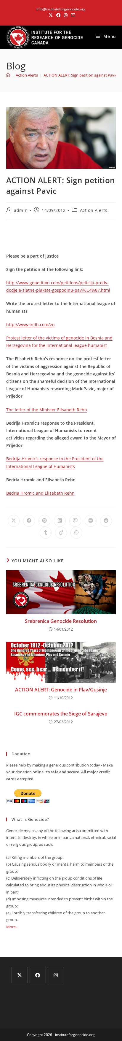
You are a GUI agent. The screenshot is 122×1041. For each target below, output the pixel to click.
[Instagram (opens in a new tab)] (65, 15)
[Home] (8, 75)
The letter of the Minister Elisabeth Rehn (46, 409)
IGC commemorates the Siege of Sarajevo (60, 713)
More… (12, 926)
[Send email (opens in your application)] (72, 15)
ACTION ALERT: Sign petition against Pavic (80, 75)
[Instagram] (56, 975)
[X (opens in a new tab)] (50, 15)
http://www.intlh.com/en (30, 324)
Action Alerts (93, 210)
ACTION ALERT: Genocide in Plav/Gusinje (61, 689)
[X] (20, 975)
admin (21, 210)
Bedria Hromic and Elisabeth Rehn (40, 493)
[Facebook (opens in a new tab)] (58, 15)
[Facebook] (38, 975)
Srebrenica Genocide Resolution (61, 621)
